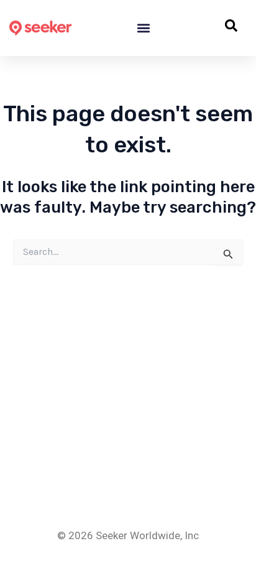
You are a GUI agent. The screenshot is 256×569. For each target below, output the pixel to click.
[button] (144, 28)
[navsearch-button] (231, 28)
